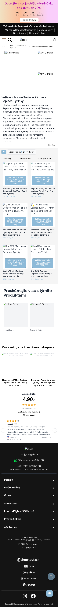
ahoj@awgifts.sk (29, 454)
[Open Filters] (3, 152)
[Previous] (3, 430)
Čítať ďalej (51, 145)
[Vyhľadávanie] (9, 40)
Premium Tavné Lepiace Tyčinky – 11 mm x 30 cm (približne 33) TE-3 (43, 383)
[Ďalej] (55, 430)
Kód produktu (45, 159)
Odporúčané (25, 159)
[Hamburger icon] (4, 40)
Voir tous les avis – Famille (28, 412)
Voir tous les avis (29, 415)
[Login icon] (54, 40)
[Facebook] (33, 596)
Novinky (7, 159)
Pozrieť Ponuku (29, 20)
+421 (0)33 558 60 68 (29, 466)
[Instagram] (25, 596)
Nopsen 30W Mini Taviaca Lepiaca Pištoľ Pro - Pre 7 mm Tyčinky (14, 383)
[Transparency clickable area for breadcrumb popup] (19, 46)
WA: (31, 460)
